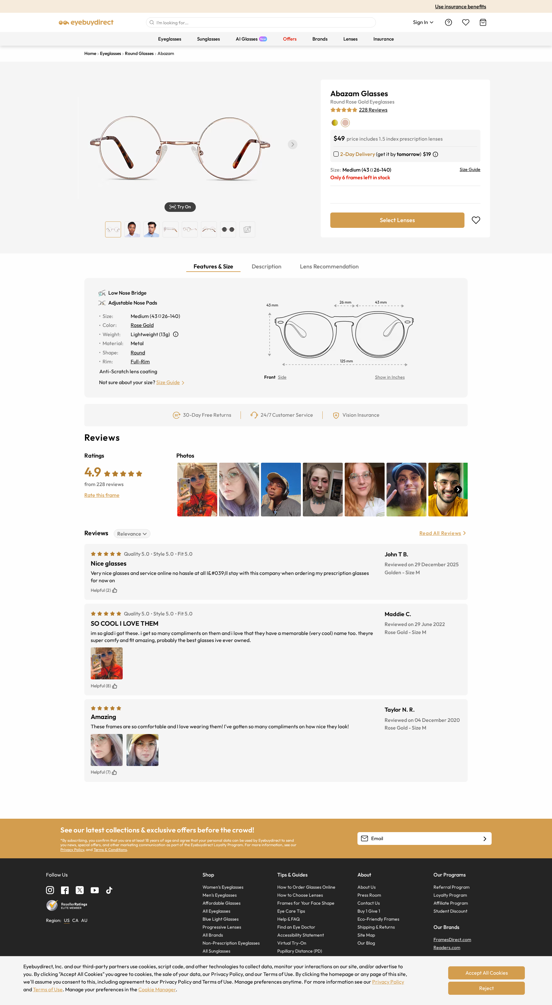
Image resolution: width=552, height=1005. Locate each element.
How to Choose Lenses (300, 895)
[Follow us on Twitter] (80, 890)
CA (75, 920)
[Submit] (151, 22)
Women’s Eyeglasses (223, 887)
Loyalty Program (450, 895)
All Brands (213, 935)
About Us (366, 887)
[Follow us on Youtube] (95, 890)
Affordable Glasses (222, 903)
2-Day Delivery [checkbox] (357, 154)
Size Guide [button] (168, 382)
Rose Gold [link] (142, 325)
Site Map (366, 935)
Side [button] (282, 377)
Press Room (369, 895)
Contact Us (368, 903)
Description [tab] (266, 266)
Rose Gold (357, 101)
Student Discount (450, 911)
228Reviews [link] (373, 109)
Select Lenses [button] (397, 220)
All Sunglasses (216, 951)
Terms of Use (48, 989)
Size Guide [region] (470, 169)
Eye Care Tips (291, 911)
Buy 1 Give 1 (368, 911)
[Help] (448, 22)
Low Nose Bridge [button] (127, 293)
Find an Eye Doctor (296, 927)
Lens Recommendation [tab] (329, 266)
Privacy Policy (72, 849)
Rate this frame (101, 495)
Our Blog (366, 943)
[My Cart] (483, 22)
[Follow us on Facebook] (65, 890)
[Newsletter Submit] (485, 839)
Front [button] (269, 377)
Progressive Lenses (222, 927)
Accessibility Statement (300, 935)
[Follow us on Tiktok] (109, 890)
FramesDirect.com (452, 939)
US (67, 920)
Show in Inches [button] (390, 377)
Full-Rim (140, 361)
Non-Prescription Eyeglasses (231, 943)
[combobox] (261, 22)
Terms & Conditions (110, 849)
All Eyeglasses (216, 911)
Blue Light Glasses (221, 919)
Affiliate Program (450, 903)
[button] (292, 144)
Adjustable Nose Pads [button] (132, 302)
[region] (247, 229)
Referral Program (451, 887)
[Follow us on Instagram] (50, 890)
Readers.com (446, 947)
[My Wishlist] (465, 22)
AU (84, 920)
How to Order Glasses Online (306, 887)
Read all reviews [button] (440, 533)
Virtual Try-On (291, 943)
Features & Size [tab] (213, 266)
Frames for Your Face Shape (305, 903)
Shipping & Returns (376, 927)
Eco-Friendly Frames (378, 919)
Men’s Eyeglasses (220, 895)
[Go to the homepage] (86, 22)
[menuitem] (169, 39)
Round (337, 101)
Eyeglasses (382, 101)
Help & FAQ (288, 919)
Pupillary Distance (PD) (299, 951)
